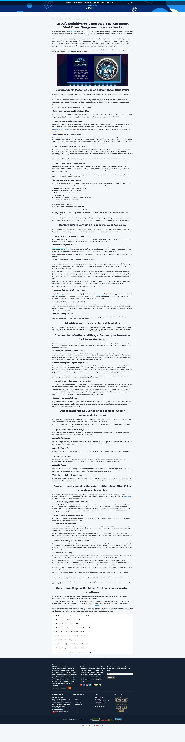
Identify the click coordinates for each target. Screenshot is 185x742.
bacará (97, 605)
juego (76, 555)
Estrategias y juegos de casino (62, 13)
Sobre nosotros (99, 697)
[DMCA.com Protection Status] (118, 719)
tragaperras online (99, 295)
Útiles (103, 2)
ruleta (62, 295)
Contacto (97, 699)
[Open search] (129, 3)
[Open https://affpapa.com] (121, 700)
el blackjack (55, 295)
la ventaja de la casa (65, 231)
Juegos (80, 2)
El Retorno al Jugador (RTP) (59, 248)
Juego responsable (100, 706)
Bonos (74, 2)
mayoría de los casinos (60, 129)
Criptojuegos (87, 2)
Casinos (68, 2)
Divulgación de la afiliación (102, 701)
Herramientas (78, 704)
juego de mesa (128, 496)
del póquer (73, 31)
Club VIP (97, 704)
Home (53, 13)
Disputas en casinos (100, 702)
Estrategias (96, 2)
